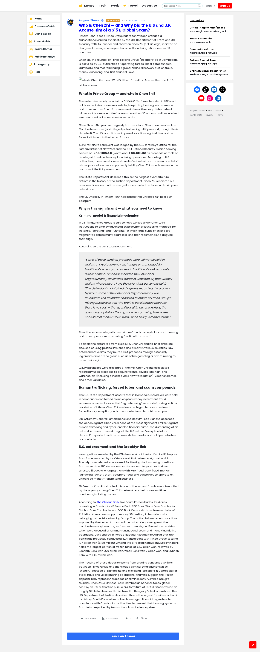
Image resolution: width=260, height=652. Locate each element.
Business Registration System (209, 74)
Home (38, 18)
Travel (132, 6)
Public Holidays (44, 56)
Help (37, 72)
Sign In (210, 5)
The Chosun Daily (108, 502)
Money (89, 6)
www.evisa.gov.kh (201, 42)
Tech (102, 6)
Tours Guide (42, 41)
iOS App (212, 53)
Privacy (209, 115)
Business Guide (45, 26)
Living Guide (42, 34)
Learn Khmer (43, 49)
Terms (220, 115)
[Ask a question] (252, 644)
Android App (198, 53)
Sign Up (224, 5)
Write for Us (214, 110)
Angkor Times (197, 110)
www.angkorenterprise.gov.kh (209, 31)
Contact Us (195, 115)
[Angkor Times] (44, 6)
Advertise (149, 6)
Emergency (42, 64)
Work (115, 6)
